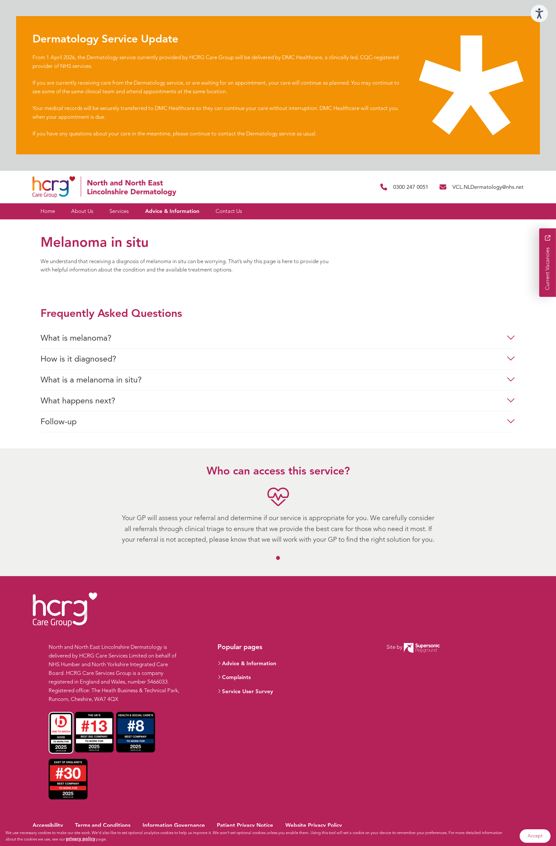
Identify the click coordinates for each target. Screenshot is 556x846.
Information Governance (174, 825)
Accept (535, 836)
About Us (82, 211)
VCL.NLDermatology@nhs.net (488, 187)
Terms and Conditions (102, 825)
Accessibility (47, 825)
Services (119, 211)
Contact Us (229, 211)
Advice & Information (172, 211)
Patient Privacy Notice (245, 825)
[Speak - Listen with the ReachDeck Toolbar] (539, 13)
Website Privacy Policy (313, 825)
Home (48, 211)
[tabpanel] (278, 504)
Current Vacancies (547, 268)
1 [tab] (278, 558)
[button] (278, 338)
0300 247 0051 (410, 187)
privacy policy (80, 838)
